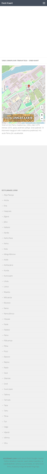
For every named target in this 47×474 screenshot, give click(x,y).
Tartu (6, 410)
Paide (6, 324)
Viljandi (6, 432)
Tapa (6, 405)
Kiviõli (6, 260)
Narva (6, 308)
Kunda (6, 270)
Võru (6, 443)
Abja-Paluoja (9, 195)
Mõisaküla (8, 297)
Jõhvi (5, 222)
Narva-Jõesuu (9, 313)
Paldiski (7, 330)
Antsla (6, 200)
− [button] (42, 118)
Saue (6, 373)
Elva (5, 206)
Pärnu (6, 335)
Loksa (6, 286)
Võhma (7, 437)
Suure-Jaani (8, 389)
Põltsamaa (8, 340)
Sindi (6, 384)
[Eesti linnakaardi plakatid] (18, 121)
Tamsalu (7, 400)
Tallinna (7, 394)
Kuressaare (8, 276)
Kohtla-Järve (8, 265)
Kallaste (7, 227)
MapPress (28, 122)
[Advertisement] (23, 31)
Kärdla (6, 233)
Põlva (6, 346)
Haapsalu (7, 211)
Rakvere (7, 357)
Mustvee (7, 303)
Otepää (7, 319)
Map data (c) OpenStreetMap (37, 122)
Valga (6, 427)
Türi (5, 421)
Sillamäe (7, 378)
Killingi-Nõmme (10, 254)
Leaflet (23, 122)
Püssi (6, 351)
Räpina (6, 362)
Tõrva (6, 416)
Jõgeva (6, 216)
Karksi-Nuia (8, 238)
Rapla (6, 367)
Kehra (6, 243)
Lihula (6, 281)
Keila (6, 249)
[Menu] (44, 3)
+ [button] (42, 114)
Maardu (7, 292)
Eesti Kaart (7, 3)
